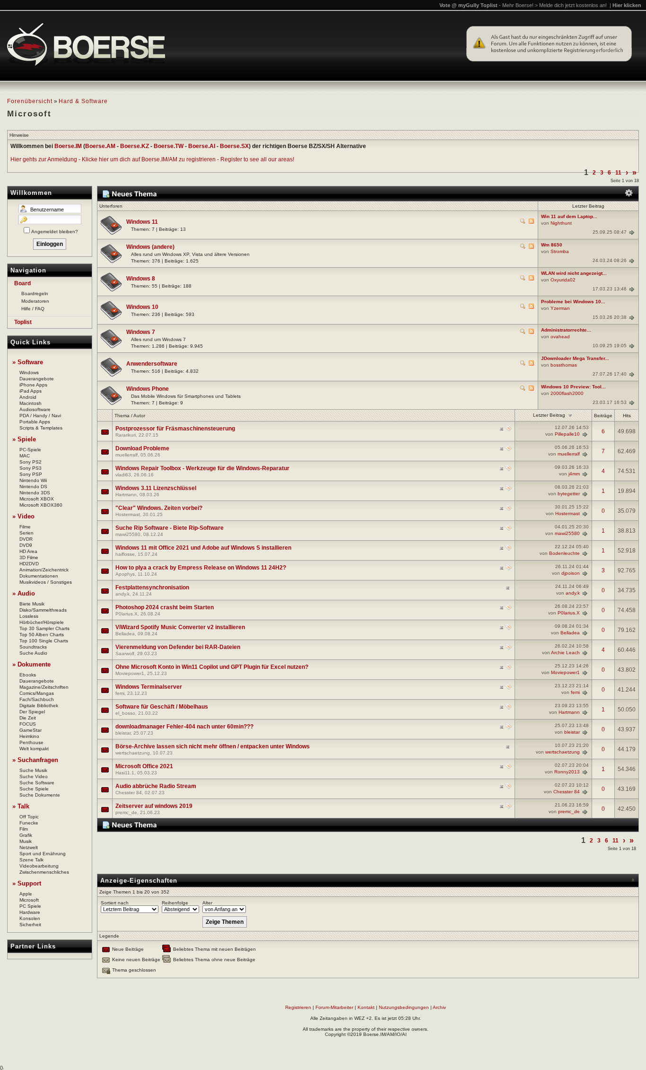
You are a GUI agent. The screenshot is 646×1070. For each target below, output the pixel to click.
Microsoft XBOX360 (40, 505)
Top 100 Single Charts (43, 640)
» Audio (23, 593)
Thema (122, 415)
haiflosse (125, 554)
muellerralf (126, 454)
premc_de (126, 812)
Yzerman (560, 308)
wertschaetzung (132, 752)
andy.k (122, 593)
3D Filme (28, 557)
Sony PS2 (30, 462)
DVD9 (25, 545)
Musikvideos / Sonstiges (45, 582)
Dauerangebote (36, 378)
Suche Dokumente (39, 795)
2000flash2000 (567, 393)
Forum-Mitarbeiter (334, 1007)
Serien (26, 532)
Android (27, 397)
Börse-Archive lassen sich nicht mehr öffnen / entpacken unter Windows (212, 746)
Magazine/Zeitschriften (44, 687)
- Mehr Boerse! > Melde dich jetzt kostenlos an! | (570, 5)
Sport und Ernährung (42, 853)
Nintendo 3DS (34, 492)
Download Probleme (142, 448)
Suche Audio (33, 653)
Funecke (28, 822)
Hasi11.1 (124, 772)
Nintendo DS (33, 486)
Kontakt (366, 1007)
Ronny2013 (567, 771)
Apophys (125, 574)
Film (23, 829)
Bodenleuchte (564, 553)
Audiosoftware (35, 409)
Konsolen (29, 918)
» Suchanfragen (35, 759)
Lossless (28, 616)
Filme (25, 526)
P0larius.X (126, 613)
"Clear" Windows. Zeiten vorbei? (158, 508)
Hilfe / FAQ (32, 308)
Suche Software (36, 782)
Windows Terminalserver (148, 687)
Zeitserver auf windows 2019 (153, 806)
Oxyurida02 (563, 279)
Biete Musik (31, 603)
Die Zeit (27, 717)
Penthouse (31, 742)
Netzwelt (28, 847)
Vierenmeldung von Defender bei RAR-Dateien (177, 647)
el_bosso (125, 713)
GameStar (30, 730)
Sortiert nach (115, 902)
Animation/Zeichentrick (44, 569)
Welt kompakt (34, 748)
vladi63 (123, 474)
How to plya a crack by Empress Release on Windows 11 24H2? (200, 567)
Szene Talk (31, 859)
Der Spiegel (32, 711)
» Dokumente (31, 664)
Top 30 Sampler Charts (44, 628)
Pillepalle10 (567, 434)
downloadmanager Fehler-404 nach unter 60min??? (184, 726)
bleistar (123, 733)
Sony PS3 (30, 468)
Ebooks (27, 674)
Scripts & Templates (40, 427)
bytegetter (569, 493)
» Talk (20, 806)
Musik (25, 841)
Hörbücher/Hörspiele (41, 622)
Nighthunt (561, 223)
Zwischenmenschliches (44, 872)
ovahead (560, 336)
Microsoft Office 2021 (144, 766)
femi (119, 693)
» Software (27, 362)
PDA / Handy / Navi (40, 415)
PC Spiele (30, 906)
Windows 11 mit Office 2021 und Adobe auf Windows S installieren (203, 547)
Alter (207, 902)
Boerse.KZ (134, 146)
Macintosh (30, 403)
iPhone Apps (33, 384)
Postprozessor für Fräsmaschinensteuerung (175, 428)
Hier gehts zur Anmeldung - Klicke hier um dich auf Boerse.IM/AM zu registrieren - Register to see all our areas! (152, 159)
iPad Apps (30, 391)
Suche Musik (33, 770)
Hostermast (127, 514)
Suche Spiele (34, 788)
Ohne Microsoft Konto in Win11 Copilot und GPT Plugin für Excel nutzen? (211, 667)
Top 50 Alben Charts (41, 634)
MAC (24, 455)
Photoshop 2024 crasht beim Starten (164, 607)
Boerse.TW (168, 146)
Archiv (439, 1007)
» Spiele (24, 439)
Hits (627, 415)
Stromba (559, 251)
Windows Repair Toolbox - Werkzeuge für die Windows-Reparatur (202, 468)
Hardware (29, 912)
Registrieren (298, 1007)
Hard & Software (83, 101)
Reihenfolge (175, 902)
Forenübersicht (29, 101)
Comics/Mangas (36, 693)
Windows (29, 372)
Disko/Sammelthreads (43, 610)
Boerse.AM (100, 146)
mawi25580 (127, 534)
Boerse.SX (234, 146)
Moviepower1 (129, 673)
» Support (26, 883)
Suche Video (33, 776)
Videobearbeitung (39, 865)
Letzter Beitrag (549, 415)
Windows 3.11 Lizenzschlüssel (155, 488)
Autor (139, 415)
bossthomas (563, 365)
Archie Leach (565, 652)
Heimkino (29, 736)
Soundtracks (33, 646)
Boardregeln (34, 293)
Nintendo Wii (33, 480)
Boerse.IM (68, 146)
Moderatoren (35, 301)
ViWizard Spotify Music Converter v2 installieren (180, 627)
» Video (23, 516)
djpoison (570, 573)
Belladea (125, 633)
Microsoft (29, 900)
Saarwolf (124, 653)
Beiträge (603, 415)
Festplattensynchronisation (152, 587)
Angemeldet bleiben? (54, 231)
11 (618, 172)
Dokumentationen (38, 576)
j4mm (574, 473)
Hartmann (126, 494)
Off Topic (29, 816)
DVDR (26, 539)
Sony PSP (30, 474)
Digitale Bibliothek (38, 705)
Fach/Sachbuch (36, 699)
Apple (25, 893)
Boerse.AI (201, 146)
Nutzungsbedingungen (404, 1007)
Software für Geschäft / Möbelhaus (161, 706)
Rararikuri (125, 435)
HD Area (28, 551)
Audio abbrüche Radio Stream (155, 786)
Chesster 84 (128, 792)
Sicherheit (30, 924)
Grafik (25, 835)
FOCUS (27, 724)
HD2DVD (29, 563)
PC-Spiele (30, 449)
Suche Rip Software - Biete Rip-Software (169, 528)
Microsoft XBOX (36, 498)
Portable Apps (34, 421)
